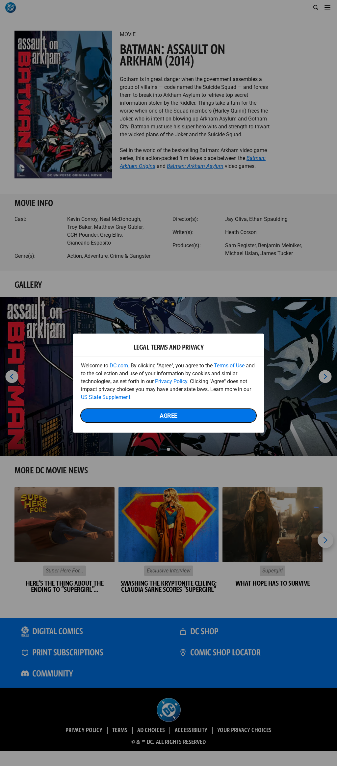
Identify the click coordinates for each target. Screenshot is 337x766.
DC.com (119, 365)
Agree (168, 415)
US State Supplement (105, 397)
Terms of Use (229, 365)
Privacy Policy (171, 381)
